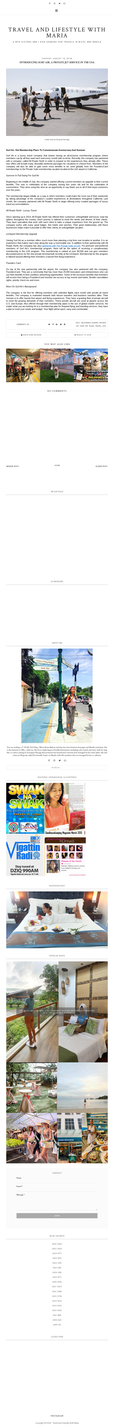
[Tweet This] (49, 324)
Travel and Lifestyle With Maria (66, 1423)
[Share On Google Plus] (57, 324)
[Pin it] (60, 324)
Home (57, 465)
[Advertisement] (57, 612)
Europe (95, 323)
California (86, 323)
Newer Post (12, 466)
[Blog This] (64, 324)
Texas (91, 326)
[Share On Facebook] (53, 324)
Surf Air (84, 326)
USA (104, 326)
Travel (98, 326)
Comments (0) (23, 324)
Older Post (102, 466)
